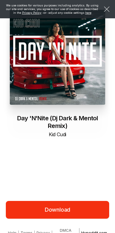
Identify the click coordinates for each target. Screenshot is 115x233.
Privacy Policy (31, 12)
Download (58, 209)
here (88, 12)
